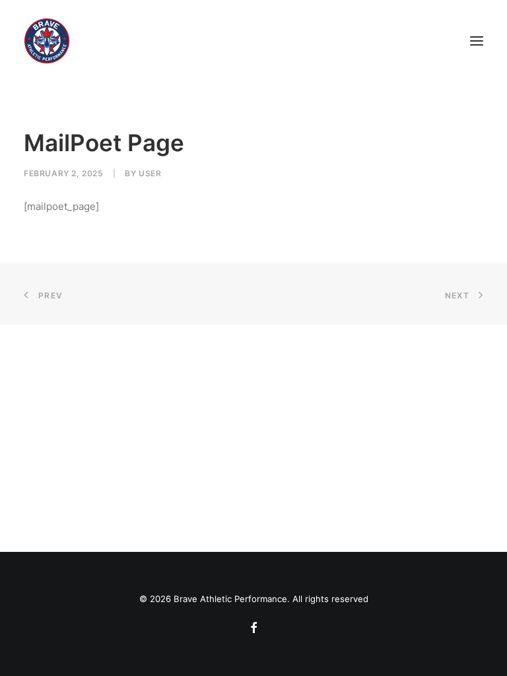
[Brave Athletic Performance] (47, 41)
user (150, 173)
